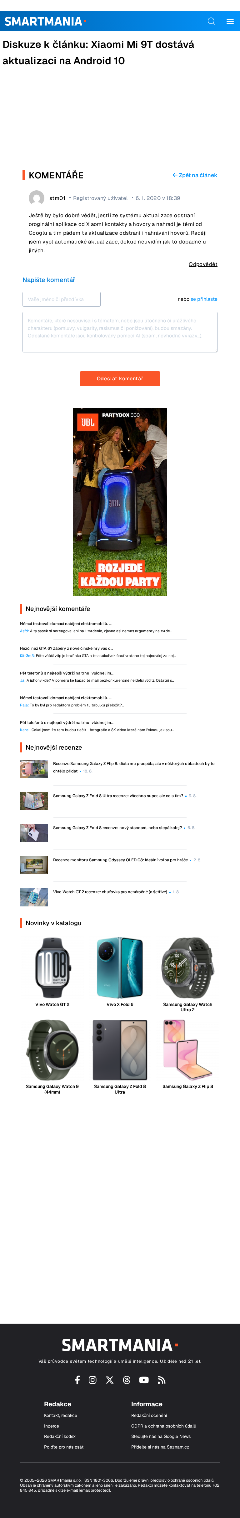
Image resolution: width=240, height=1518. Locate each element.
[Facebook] (77, 1382)
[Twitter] (109, 1382)
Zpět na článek (198, 175)
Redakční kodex (60, 1436)
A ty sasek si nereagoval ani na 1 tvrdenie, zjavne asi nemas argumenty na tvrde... (96, 631)
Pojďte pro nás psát (63, 1447)
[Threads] (127, 1382)
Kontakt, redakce (60, 1415)
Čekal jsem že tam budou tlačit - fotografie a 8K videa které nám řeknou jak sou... (97, 730)
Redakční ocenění (149, 1415)
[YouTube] (144, 1382)
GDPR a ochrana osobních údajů (163, 1426)
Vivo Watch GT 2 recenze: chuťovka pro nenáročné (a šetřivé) (110, 892)
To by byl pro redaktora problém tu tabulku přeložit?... (72, 705)
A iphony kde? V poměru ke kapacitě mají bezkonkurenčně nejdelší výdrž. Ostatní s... (97, 680)
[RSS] (162, 1382)
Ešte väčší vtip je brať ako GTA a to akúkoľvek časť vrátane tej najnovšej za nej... (98, 656)
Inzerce (51, 1426)
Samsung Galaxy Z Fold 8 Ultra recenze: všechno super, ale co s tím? (118, 795)
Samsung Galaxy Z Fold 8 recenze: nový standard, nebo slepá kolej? (117, 827)
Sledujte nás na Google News (161, 1436)
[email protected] (94, 1490)
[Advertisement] (120, 120)
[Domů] (45, 21)
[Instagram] (93, 1382)
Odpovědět (203, 264)
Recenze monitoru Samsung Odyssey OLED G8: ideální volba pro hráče (120, 860)
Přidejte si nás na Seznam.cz (160, 1447)
